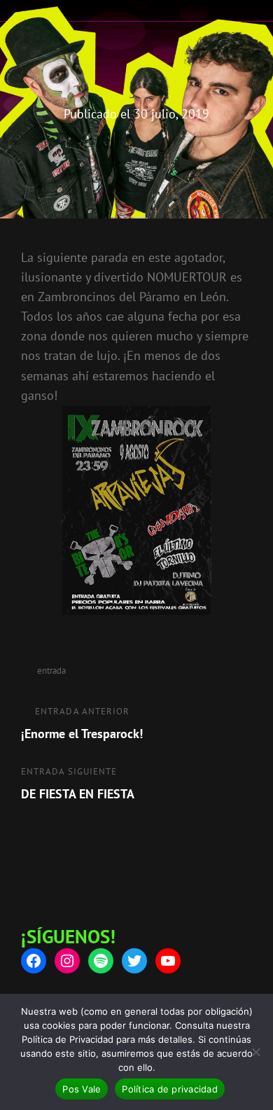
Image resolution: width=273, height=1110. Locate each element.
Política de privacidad (170, 1089)
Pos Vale (81, 1089)
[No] (255, 1052)
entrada (51, 671)
